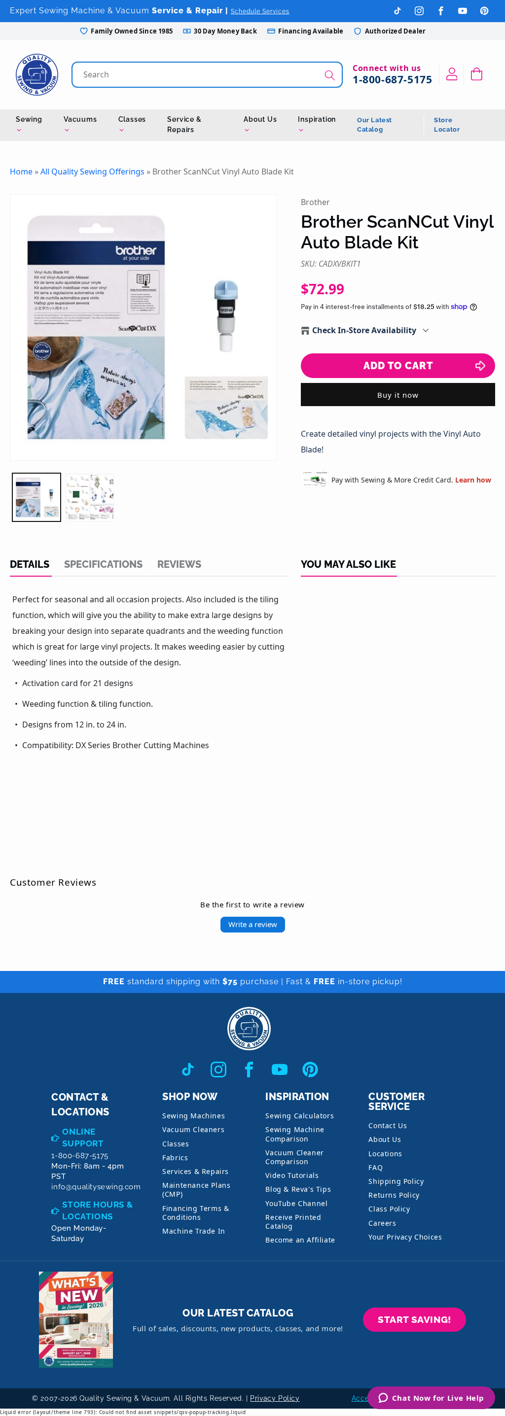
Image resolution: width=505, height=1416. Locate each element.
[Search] (330, 76)
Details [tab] (29, 564)
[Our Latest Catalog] (76, 1320)
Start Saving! (414, 1319)
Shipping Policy (396, 1181)
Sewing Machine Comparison (294, 1134)
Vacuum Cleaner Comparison (294, 1157)
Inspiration (317, 119)
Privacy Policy (274, 1398)
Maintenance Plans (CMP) (196, 1189)
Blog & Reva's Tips (298, 1189)
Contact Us (387, 1125)
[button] (476, 74)
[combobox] (208, 75)
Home (21, 171)
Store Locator (447, 125)
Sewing (29, 119)
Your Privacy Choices (405, 1237)
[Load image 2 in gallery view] (90, 497)
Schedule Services (260, 11)
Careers (382, 1223)
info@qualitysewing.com (96, 1186)
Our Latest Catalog (374, 125)
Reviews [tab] (179, 564)
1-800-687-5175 (392, 79)
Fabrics (175, 1157)
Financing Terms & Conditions (195, 1213)
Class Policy (389, 1208)
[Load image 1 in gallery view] (36, 497)
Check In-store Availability (364, 330)
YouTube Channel (296, 1203)
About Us (260, 119)
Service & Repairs (184, 124)
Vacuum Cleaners (193, 1129)
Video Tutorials (292, 1175)
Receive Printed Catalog (293, 1221)
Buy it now (398, 395)
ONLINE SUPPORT (83, 1137)
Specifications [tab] (103, 564)
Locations (385, 1153)
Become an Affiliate (300, 1239)
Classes (132, 119)
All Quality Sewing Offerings (92, 171)
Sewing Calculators (299, 1115)
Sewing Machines (193, 1115)
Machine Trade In (193, 1231)
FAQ (375, 1167)
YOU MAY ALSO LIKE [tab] (348, 564)
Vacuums (80, 119)
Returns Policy (393, 1195)
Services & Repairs (195, 1171)
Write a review (252, 924)
